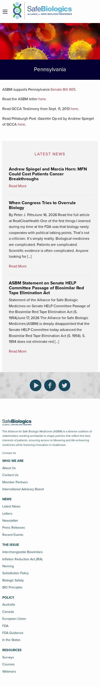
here (42, 99)
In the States (11, 640)
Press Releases (13, 528)
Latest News (11, 506)
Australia (8, 605)
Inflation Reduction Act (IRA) (22, 559)
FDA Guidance (12, 633)
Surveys (8, 657)
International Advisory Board (23, 489)
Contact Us (9, 453)
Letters (7, 514)
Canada (8, 612)
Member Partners (15, 482)
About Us (9, 468)
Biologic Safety (13, 580)
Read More (18, 186)
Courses (8, 664)
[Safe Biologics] (42, 10)
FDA (5, 626)
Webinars (9, 672)
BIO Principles (12, 587)
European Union (14, 619)
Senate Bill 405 (62, 89)
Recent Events (12, 535)
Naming (8, 566)
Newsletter (10, 521)
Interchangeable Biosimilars (22, 552)
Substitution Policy (15, 573)
